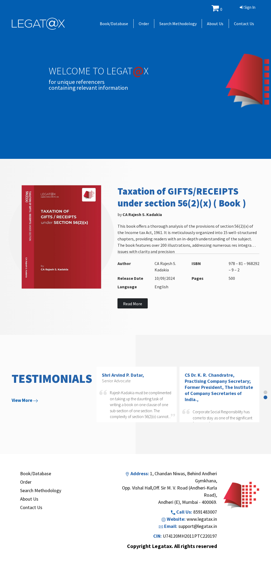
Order (144, 23)
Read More (132, 303)
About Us (215, 23)
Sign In (249, 7)
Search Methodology (178, 23)
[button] (265, 392)
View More (22, 400)
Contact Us (244, 23)
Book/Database (114, 23)
